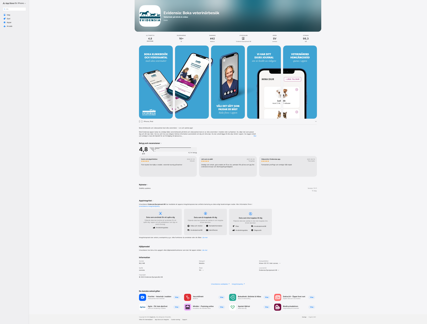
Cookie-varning (175, 319)
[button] (14, 15)
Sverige (304, 317)
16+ (200, 270)
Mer (255, 136)
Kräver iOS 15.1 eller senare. (268, 263)
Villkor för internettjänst (146, 319)
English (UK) (312, 317)
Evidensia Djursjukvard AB (268, 270)
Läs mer (205, 237)
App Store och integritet (162, 319)
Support (184, 319)
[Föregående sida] (136, 82)
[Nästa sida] (319, 82)
